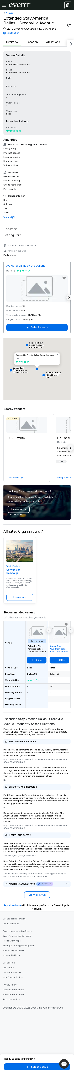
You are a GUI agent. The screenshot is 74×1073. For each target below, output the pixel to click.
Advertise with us (11, 999)
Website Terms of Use (13, 994)
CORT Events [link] (16, 438)
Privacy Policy (10, 985)
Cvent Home (9, 963)
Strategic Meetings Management (19, 945)
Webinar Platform (11, 955)
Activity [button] (61, 461)
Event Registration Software (17, 936)
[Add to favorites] (69, 26)
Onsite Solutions (11, 923)
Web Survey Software (13, 950)
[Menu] (4, 5)
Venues (9, 13)
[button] (37, 369)
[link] (26, 425)
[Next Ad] (69, 297)
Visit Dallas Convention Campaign (13, 570)
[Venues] (67, 5)
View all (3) (9, 217)
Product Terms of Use (13, 989)
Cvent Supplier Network (14, 919)
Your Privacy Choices (13, 977)
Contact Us (8, 967)
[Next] (70, 43)
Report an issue (12, 905)
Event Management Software (17, 931)
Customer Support (12, 972)
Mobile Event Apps (12, 941)
